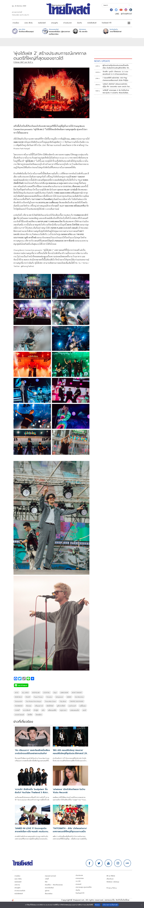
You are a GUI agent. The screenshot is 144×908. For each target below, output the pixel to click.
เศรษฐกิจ (54, 23)
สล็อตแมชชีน (52, 710)
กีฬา (46, 882)
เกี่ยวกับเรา (110, 879)
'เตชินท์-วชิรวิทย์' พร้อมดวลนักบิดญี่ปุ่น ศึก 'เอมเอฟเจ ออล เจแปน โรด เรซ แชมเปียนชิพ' (116, 85)
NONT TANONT (77, 692)
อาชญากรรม (80, 878)
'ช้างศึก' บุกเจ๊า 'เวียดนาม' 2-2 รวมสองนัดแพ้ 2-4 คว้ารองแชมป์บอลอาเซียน (115, 72)
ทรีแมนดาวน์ (39, 706)
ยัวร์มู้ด (36, 710)
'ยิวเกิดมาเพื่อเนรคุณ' (26, 31)
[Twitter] (116, 9)
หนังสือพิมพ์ (91, 23)
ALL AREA (25, 692)
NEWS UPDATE (102, 61)
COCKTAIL (46, 692)
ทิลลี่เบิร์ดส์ (50, 706)
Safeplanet (59, 697)
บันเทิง (79, 23)
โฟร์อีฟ (30, 715)
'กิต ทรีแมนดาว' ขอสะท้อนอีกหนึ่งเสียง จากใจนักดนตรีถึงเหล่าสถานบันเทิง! (32, 752)
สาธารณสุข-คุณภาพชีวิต (84, 887)
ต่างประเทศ (67, 23)
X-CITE (78, 881)
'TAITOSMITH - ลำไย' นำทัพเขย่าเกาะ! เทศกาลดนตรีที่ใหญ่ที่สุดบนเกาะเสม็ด (70, 830)
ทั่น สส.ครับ (83, 31)
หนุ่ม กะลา (63, 710)
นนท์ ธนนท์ (72, 706)
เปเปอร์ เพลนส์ (19, 715)
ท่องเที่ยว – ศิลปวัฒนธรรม (54, 885)
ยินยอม (97, 905)
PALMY (28, 697)
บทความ (17, 885)
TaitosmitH (18, 701)
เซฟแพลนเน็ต (74, 710)
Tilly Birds (63, 701)
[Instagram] (125, 9)
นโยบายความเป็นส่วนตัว (110, 905)
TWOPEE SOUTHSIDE (76, 701)
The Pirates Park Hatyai (33, 701)
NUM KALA (18, 697)
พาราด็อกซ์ (26, 710)
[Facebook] (111, 9)
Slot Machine (79, 697)
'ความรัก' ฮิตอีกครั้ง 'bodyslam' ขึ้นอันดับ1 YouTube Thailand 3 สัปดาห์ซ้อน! (32, 792)
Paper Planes (38, 697)
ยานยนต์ (78, 884)
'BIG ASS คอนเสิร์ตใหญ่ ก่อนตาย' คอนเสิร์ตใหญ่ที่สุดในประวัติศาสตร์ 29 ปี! (70, 753)
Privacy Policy (112, 888)
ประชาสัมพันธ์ (49, 888)
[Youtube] (121, 9)
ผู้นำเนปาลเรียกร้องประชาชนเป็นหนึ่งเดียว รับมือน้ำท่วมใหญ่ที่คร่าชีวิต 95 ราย (116, 66)
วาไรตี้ (47, 879)
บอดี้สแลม (82, 706)
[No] (141, 905)
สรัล (43, 710)
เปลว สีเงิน (28, 23)
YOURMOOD (18, 706)
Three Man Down (50, 701)
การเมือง (16, 23)
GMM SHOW (64, 692)
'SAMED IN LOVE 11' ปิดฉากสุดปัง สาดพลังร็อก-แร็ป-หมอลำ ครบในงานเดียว (31, 831)
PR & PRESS (111, 876)
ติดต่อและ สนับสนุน (113, 882)
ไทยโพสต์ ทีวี (106, 23)
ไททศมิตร (39, 715)
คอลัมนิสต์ (42, 23)
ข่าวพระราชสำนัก (20, 891)
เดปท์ (84, 710)
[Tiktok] (130, 9)
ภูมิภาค (47, 891)
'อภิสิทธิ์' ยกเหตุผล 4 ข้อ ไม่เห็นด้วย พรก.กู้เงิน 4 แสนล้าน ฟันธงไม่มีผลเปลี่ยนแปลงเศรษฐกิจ (116, 91)
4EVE (16, 692)
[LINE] (127, 863)
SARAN (69, 697)
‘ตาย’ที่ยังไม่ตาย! (115, 31)
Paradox (49, 697)
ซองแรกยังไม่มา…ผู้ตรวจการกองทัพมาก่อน (59, 32)
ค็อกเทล (28, 706)
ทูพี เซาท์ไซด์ (61, 706)
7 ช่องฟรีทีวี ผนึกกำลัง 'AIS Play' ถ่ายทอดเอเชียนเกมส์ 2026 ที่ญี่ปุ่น (115, 79)
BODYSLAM (35, 692)
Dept (55, 692)
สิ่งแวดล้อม (48, 894)
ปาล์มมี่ (17, 710)
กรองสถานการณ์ (50, 876)
